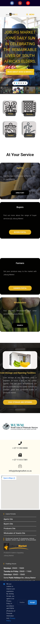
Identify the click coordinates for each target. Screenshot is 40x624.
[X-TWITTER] (20, 3)
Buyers (20, 207)
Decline (22, 602)
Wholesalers (20, 302)
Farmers (20, 263)
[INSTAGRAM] (28, 3)
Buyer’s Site (8, 524)
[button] (14, 83)
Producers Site (9, 528)
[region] (20, 55)
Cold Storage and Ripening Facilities (18, 373)
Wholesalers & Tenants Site (14, 533)
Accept (32, 602)
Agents (20, 167)
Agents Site (8, 519)
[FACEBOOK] (12, 3)
